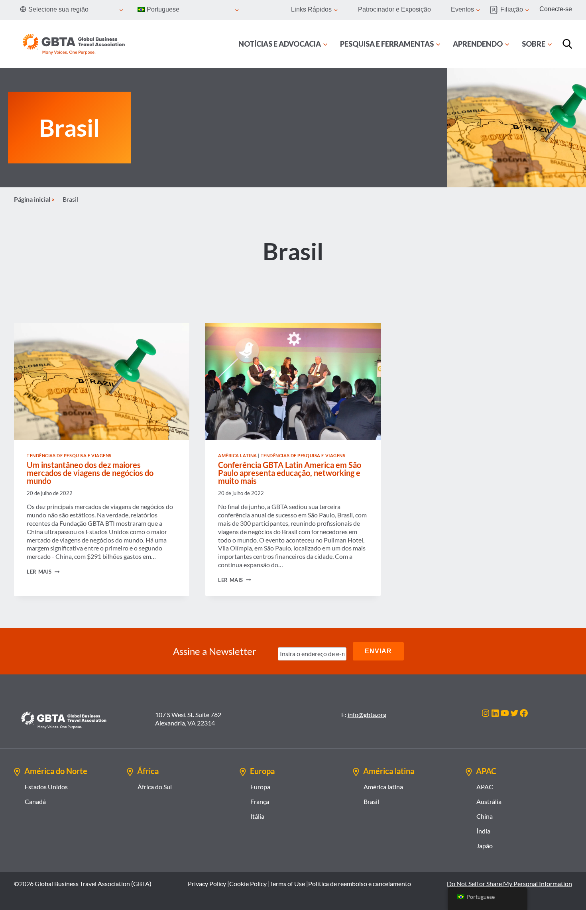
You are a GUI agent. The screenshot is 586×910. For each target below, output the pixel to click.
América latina (237, 455)
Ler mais (43, 571)
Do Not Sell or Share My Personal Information (509, 883)
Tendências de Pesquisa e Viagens (69, 455)
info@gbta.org (367, 714)
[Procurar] (567, 44)
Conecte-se (555, 9)
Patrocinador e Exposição (394, 9)
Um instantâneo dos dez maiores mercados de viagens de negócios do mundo (90, 472)
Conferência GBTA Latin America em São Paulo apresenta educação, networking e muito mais (289, 472)
